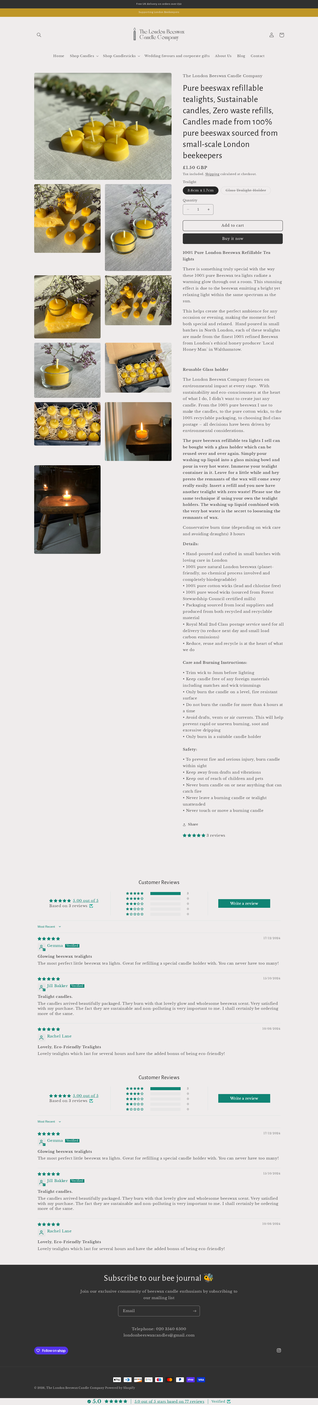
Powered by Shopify (120, 1387)
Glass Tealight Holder (248, 191)
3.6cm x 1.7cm (201, 190)
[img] (49, 939)
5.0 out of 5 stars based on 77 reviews (169, 1401)
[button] (39, 35)
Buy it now (233, 239)
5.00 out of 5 (85, 900)
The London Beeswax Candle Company (75, 1387)
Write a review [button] (244, 903)
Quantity (190, 200)
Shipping (212, 174)
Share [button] (193, 824)
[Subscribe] (195, 1311)
